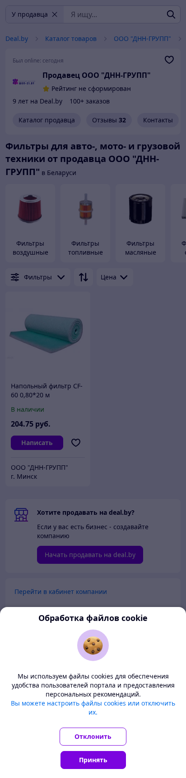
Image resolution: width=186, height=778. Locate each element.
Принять (93, 760)
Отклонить (93, 736)
